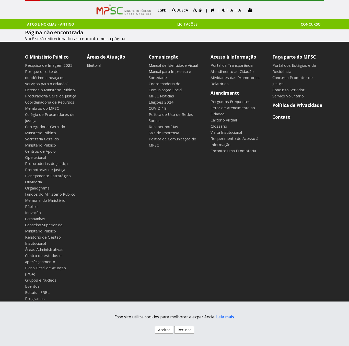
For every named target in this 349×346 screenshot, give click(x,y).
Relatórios (220, 83)
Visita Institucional (226, 132)
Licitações (187, 24)
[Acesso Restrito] (250, 10)
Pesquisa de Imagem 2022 (49, 65)
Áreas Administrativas (44, 249)
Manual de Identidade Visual (173, 65)
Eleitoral (94, 65)
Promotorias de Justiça (45, 169)
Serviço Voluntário (288, 95)
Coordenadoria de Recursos (49, 102)
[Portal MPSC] (126, 10)
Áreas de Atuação (106, 57)
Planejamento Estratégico (48, 175)
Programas (35, 298)
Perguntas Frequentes (230, 101)
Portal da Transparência (232, 65)
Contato (281, 117)
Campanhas (35, 218)
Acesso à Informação (233, 57)
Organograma (37, 188)
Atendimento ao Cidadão (232, 71)
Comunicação (164, 57)
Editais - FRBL (37, 292)
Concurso (311, 24)
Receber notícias (163, 126)
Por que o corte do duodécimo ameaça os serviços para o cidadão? (46, 77)
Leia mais (225, 317)
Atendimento (225, 93)
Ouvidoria (33, 181)
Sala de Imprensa (164, 132)
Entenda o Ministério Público (50, 89)
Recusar (184, 329)
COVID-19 (158, 108)
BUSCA (182, 10)
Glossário (219, 126)
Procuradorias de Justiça (46, 163)
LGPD (162, 10)
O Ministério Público (47, 57)
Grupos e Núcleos (40, 280)
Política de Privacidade (297, 105)
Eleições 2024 (161, 102)
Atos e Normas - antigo (50, 24)
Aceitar (164, 329)
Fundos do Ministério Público (50, 194)
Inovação (33, 212)
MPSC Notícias (161, 95)
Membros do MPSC (42, 108)
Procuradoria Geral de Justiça (50, 95)
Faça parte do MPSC (294, 57)
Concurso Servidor (288, 89)
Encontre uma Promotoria (233, 150)
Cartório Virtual (224, 119)
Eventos (32, 286)
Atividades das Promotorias (235, 77)
